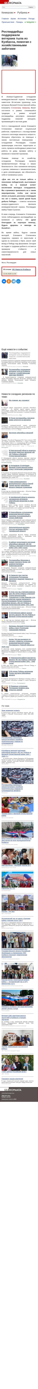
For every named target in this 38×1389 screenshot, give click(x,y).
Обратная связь (6, 1095)
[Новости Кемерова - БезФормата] (11, 2)
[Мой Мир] (18, 281)
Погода (31, 19)
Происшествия (8, 22)
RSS (15, 1099)
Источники (22, 19)
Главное (5, 19)
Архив (13, 19)
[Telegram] (13, 281)
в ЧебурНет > (30, 22)
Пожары (19, 22)
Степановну (16, 108)
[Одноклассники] (9, 281)
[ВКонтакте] (4, 281)
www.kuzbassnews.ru (10, 68)
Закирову (26, 108)
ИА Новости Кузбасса (21, 269)
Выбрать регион (6, 1097)
